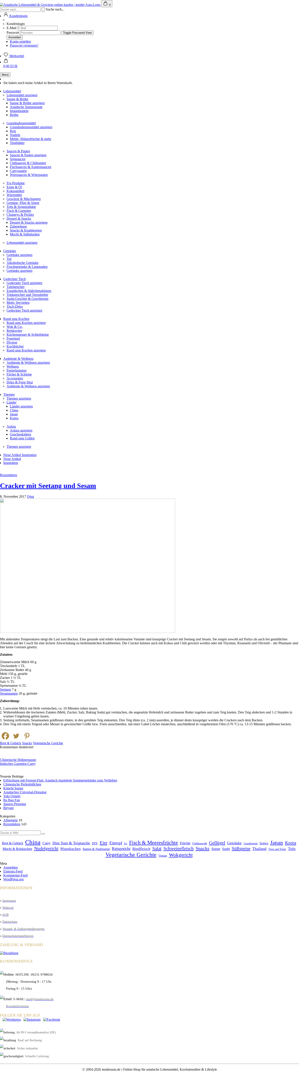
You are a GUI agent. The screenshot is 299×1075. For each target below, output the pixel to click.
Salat (157, 848)
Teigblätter (17, 143)
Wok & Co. (15, 326)
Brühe (14, 115)
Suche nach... (55, 9)
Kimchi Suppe (13, 788)
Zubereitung (18, 226)
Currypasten (18, 171)
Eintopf (115, 843)
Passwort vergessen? (24, 45)
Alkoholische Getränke (23, 263)
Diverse (12, 342)
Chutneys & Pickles (20, 214)
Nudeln (15, 135)
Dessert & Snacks (19, 218)
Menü (5, 74)
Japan (14, 414)
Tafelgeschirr (16, 287)
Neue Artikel (12, 455)
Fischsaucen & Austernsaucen (30, 167)
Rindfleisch (141, 849)
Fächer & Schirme (19, 374)
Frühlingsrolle (199, 843)
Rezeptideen (8, 475)
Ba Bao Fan (11, 800)
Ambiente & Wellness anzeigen (28, 362)
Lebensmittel (12, 91)
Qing (30, 496)
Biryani (8, 808)
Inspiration (29, 455)
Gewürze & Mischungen (24, 199)
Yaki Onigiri (11, 796)
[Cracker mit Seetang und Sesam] (87, 632)
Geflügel (217, 842)
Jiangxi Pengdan (14, 804)
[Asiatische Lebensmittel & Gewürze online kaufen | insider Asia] (50, 5)
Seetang (5, 689)
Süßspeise (241, 848)
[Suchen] (43, 833)
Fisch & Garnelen (19, 211)
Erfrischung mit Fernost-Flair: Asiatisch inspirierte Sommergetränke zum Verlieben (60, 780)
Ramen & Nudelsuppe (96, 849)
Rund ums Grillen (22, 438)
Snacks (27, 743)
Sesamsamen (9, 693)
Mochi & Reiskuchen (17, 849)
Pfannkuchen (70, 849)
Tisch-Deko (15, 306)
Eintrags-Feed (13, 871)
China (14, 410)
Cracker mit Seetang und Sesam (48, 486)
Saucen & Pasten (18, 151)
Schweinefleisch (179, 848)
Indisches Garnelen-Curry (18, 764)
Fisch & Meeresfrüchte (153, 842)
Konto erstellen (20, 41)
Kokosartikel (15, 191)
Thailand (259, 849)
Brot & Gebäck (10, 743)
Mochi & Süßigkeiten (25, 234)
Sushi (226, 849)
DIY (95, 843)
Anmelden (10, 867)
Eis (125, 843)
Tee (9, 259)
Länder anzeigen (21, 406)
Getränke (9, 251)
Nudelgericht (46, 848)
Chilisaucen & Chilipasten (28, 163)
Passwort (13, 32)
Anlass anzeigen (21, 430)
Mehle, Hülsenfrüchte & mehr (30, 139)
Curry (46, 843)
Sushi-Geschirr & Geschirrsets (27, 298)
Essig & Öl (14, 187)
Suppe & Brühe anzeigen (27, 103)
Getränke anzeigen (19, 255)
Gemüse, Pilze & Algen (23, 203)
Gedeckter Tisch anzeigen (24, 283)
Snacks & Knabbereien (26, 230)
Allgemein (10, 820)
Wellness (13, 366)
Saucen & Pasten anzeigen (28, 155)
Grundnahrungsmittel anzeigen (31, 127)
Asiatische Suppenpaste (26, 107)
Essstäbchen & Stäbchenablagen (29, 291)
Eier (103, 842)
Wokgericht (181, 855)
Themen (9, 394)
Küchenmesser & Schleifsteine (28, 334)
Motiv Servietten (18, 302)
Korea (14, 418)
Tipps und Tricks (277, 849)
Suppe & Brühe (17, 99)
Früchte (185, 843)
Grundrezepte (251, 843)
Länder (11, 402)
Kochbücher (15, 346)
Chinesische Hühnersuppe (18, 760)
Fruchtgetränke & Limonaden (27, 267)
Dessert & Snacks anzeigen (28, 222)
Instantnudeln (19, 111)
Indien (264, 843)
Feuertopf (13, 338)
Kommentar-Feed (15, 875)
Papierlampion (16, 370)
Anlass (11, 426)
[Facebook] (5, 736)
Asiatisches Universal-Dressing (24, 792)
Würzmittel (14, 195)
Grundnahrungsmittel (21, 123)
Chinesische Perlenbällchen (22, 784)
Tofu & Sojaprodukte (21, 207)
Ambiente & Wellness (18, 358)
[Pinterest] (27, 736)
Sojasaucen (17, 159)
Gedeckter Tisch (14, 279)
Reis (13, 131)
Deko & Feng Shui (20, 382)
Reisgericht (121, 848)
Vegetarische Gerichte (48, 743)
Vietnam (162, 855)
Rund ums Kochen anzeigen (26, 323)
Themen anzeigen (19, 398)
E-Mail (11, 28)
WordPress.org (13, 879)
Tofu (291, 849)
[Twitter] (16, 736)
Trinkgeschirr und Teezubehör (27, 295)
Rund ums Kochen (16, 319)
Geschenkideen (20, 434)
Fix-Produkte (16, 183)
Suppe (215, 849)
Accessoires (15, 378)
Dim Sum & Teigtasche (71, 843)
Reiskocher (14, 330)
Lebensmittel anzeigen (22, 95)
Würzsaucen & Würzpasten (29, 175)
